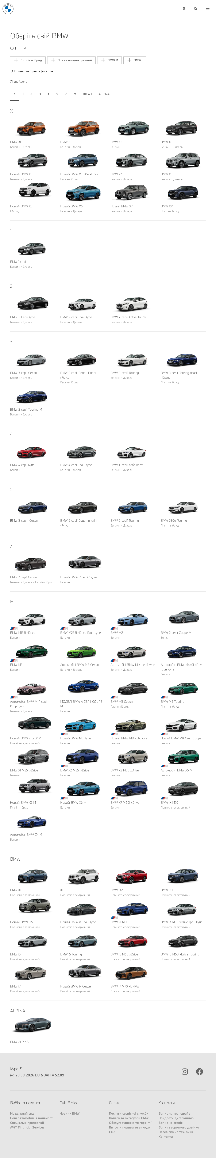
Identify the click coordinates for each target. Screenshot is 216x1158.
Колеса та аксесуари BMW (128, 1118)
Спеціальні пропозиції (27, 1123)
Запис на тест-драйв (174, 1113)
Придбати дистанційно (176, 1118)
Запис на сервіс (170, 1123)
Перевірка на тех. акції (176, 1132)
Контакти (166, 1137)
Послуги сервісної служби (128, 1113)
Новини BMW (70, 1113)
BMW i (87, 94)
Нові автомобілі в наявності (31, 1118)
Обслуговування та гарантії (130, 1123)
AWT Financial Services (27, 1127)
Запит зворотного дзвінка (179, 1127)
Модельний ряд (22, 1113)
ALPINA (104, 94)
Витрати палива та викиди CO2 (129, 1129)
